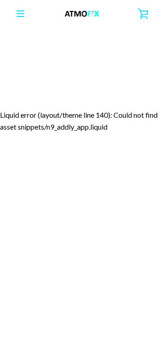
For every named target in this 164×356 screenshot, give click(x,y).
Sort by (20, 76)
